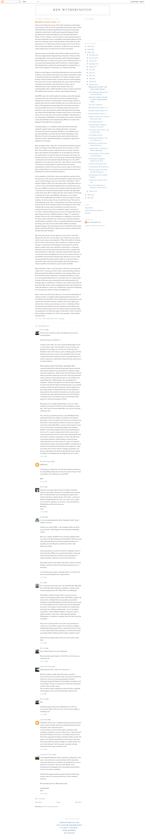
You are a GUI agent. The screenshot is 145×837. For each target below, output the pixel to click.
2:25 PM (43, 577)
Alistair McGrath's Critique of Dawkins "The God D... (98, 126)
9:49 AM (43, 482)
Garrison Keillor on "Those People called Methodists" (99, 154)
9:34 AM (43, 456)
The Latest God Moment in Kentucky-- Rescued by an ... (98, 186)
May (90, 76)
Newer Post (38, 802)
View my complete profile (95, 225)
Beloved (42, 330)
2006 (89, 195)
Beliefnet (88, 213)
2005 (89, 198)
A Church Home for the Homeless (99, 167)
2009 (89, 46)
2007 (89, 52)
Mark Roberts (69, 830)
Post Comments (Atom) (51, 806)
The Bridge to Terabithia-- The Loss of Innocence (98, 139)
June (90, 73)
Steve (42, 582)
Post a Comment (40, 799)
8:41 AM (43, 749)
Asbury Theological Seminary (94, 210)
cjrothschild (44, 719)
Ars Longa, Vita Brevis (96, 105)
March (91, 81)
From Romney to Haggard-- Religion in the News (97, 160)
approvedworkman (46, 666)
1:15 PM (43, 714)
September (92, 64)
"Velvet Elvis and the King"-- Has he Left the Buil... (99, 131)
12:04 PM (43, 512)
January (91, 191)
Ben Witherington (72, 9)
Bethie (42, 487)
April (91, 78)
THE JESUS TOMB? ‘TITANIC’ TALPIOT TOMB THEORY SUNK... (98, 99)
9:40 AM (43, 794)
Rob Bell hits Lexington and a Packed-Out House (98, 144)
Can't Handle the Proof (95, 135)
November (92, 58)
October (91, 61)
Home (58, 802)
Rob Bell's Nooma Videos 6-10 (98, 111)
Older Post (78, 802)
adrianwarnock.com (69, 822)
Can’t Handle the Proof (95, 122)
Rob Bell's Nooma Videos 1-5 (98, 113)
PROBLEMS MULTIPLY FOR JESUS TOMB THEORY (98, 88)
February (92, 84)
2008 (89, 49)
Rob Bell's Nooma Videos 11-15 (98, 108)
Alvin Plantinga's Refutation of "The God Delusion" (98, 93)
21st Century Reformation (69, 825)
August (91, 67)
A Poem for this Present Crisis (97, 164)
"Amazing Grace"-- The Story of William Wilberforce (98, 149)
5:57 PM (43, 643)
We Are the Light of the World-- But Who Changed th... (98, 171)
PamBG (42, 517)
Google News (89, 208)
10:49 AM (44, 661)
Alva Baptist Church (46, 754)
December (92, 55)
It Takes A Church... (69, 828)
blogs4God (69, 833)
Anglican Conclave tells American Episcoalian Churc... (99, 117)
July (90, 70)
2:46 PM (43, 694)
